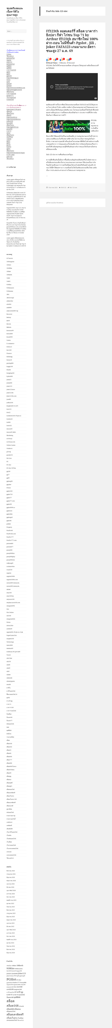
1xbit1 (8, 281)
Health (9, 370)
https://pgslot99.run (12, 127)
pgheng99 (10, 481)
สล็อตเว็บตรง (10, 92)
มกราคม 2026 (11, 894)
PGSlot (9, 488)
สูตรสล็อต (9, 809)
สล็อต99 (9, 115)
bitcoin (9, 324)
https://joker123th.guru (14, 109)
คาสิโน (8, 688)
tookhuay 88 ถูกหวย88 (13, 652)
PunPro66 (10, 530)
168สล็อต (9, 268)
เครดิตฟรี (9, 825)
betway (9, 317)
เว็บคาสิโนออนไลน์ (12, 832)
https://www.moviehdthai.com (16, 88)
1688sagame (10, 262)
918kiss (9, 54)
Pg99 (17, 976)
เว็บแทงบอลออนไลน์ (12, 848)
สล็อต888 (9, 763)
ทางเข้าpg (9, 701)
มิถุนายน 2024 (11, 953)
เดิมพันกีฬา (10, 829)
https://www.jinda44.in (14, 119)
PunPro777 (10, 537)
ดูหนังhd (9, 86)
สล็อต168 (9, 111)
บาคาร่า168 (10, 707)
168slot (9, 265)
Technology (10, 642)
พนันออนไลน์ (10, 724)
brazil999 (10, 337)
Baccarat (9, 314)
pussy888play (11, 557)
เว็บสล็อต (9, 842)
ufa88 (8, 665)
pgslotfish (9, 514)
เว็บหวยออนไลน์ (11, 97)
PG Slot (9, 465)
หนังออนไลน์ (10, 812)
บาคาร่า (9, 131)
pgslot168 (9, 491)
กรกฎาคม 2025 (11, 913)
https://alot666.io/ (12, 117)
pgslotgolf (9, 517)
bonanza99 (10, 330)
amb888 (9, 307)
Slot (8, 609)
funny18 (9, 360)
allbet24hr (10, 301)
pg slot (8, 145)
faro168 (9, 350)
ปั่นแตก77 (9, 721)
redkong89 (10, 563)
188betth (9, 275)
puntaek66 (10, 543)
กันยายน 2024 (11, 946)
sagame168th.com (12, 580)
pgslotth (9, 521)
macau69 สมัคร (11, 432)
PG (7, 461)
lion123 (9, 409)
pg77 (8, 475)
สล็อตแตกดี (10, 806)
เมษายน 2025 (11, 923)
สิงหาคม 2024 (11, 949)
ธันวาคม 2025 (11, 897)
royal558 (9, 570)
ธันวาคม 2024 (11, 936)
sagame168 (10, 984)
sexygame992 (11, 606)
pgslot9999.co (11, 507)
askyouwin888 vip (12, 311)
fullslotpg (9, 357)
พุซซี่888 (9, 66)
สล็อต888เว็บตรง (11, 766)
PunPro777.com (12, 540)
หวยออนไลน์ (10, 99)
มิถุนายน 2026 (11, 877)
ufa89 (8, 668)
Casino (9, 340)
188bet (9, 271)
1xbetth (9, 139)
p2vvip (9, 452)
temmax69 (10, 648)
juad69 (9, 399)
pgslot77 (9, 498)
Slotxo (8, 622)
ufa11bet (9, 658)
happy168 (10, 366)
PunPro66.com (11, 534)
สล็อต (8, 740)
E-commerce (10, 343)
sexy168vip (10, 596)
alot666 (9, 304)
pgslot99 (9, 76)
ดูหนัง (8, 82)
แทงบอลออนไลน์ (11, 855)
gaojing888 (10, 363)
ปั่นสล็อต (9, 714)
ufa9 (8, 671)
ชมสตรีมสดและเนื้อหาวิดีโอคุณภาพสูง (15, 11)
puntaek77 (10, 547)
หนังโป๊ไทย (10, 137)
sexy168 (9, 593)
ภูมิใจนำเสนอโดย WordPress (54, 203)
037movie (10, 258)
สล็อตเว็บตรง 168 (12, 799)
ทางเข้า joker (11, 155)
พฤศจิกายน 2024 (11, 939)
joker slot (9, 157)
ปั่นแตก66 (9, 717)
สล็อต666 (9, 756)
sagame (9, 60)
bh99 (8, 321)
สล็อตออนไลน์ (10, 789)
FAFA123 (9, 347)
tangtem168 (10, 639)
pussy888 (9, 129)
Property (9, 527)
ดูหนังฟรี (9, 84)
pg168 (8, 471)
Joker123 (22, 973)
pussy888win (11, 560)
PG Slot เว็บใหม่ (11, 468)
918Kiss (9, 284)
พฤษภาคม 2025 (11, 920)
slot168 (9, 616)
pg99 (8, 478)
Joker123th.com (11, 396)
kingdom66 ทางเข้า (12, 406)
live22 (8, 80)
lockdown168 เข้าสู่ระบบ (14, 416)
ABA (8, 294)
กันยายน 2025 (11, 907)
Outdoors (9, 448)
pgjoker (9, 484)
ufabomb (9, 678)
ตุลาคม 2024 (10, 943)
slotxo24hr (10, 625)
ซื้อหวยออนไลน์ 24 (12, 694)
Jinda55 (9, 974)
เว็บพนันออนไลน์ (11, 839)
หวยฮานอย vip (11, 816)
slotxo (8, 133)
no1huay (9, 439)
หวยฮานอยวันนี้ (11, 819)
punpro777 (10, 95)
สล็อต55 (9, 750)
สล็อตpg (9, 776)
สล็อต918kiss (10, 770)
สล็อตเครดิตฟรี (11, 793)
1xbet (8, 278)
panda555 (10, 455)
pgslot (8, 72)
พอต (8, 727)
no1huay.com (11, 442)
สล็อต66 (9, 753)
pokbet (9, 524)
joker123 (9, 62)
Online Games (11, 445)
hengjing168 (10, 373)
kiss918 (9, 147)
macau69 (9, 429)
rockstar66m (11, 566)
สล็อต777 (9, 760)
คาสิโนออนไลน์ (11, 691)
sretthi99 (9, 629)
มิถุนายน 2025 (11, 917)
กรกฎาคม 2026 (11, 874)
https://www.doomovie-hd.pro (16, 153)
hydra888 (10, 376)
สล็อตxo (9, 779)
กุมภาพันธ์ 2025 (11, 930)
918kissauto (10, 288)
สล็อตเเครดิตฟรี (11, 802)
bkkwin (9, 327)
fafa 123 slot (73, 187)
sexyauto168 (10, 599)
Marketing (10, 435)
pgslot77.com (11, 501)
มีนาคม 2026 (10, 887)
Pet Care (9, 458)
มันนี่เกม (9, 734)
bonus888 (10, 123)
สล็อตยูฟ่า (9, 786)
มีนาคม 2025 (10, 926)
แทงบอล (9, 852)
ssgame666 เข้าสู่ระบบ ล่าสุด (15, 632)
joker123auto (11, 389)
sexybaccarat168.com (13, 602)
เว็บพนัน (9, 835)
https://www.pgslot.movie (14, 90)
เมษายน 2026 (11, 884)
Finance (9, 353)
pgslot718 (9, 494)
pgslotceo (9, 511)
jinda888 (9, 383)
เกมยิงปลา (9, 822)
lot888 (8, 422)
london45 (10, 419)
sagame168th (11, 576)
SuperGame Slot (12, 635)
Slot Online (10, 612)
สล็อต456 (9, 747)
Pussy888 (23, 982)
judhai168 (10, 121)
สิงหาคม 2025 (11, 910)
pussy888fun (11, 553)
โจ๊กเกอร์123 (10, 56)
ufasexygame (11, 681)
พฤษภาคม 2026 (11, 881)
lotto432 (9, 425)
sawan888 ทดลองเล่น (13, 583)
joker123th (10, 393)
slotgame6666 (11, 619)
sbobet (8, 589)
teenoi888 (10, 645)
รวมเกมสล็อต (10, 737)
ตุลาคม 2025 (10, 903)
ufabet (8, 675)
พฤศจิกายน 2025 (11, 900)
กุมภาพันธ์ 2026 (11, 890)
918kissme (10, 291)
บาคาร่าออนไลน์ (11, 70)
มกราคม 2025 (11, 933)
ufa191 (9, 661)
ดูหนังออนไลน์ (11, 58)
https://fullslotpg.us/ (12, 78)
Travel (9, 655)
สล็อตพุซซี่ (9, 783)
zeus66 (9, 684)
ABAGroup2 (10, 298)
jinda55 (9, 380)
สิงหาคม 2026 (11, 871)
